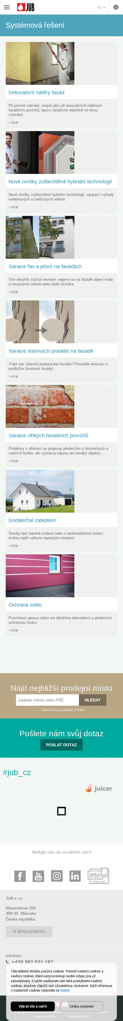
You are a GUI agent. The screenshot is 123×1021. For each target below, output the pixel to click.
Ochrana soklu (25, 605)
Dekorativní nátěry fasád (36, 92)
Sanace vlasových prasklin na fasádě (51, 351)
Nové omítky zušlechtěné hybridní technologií (60, 181)
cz (99, 7)
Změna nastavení (82, 1006)
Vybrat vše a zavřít (33, 1006)
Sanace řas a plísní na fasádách (45, 266)
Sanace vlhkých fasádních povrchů (48, 435)
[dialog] (61, 992)
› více (13, 122)
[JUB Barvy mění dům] (25, 7)
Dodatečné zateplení (32, 520)
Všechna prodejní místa (62, 709)
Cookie (65, 990)
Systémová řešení (73, 3)
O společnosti (29, 931)
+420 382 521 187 (32, 962)
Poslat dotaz (61, 745)
